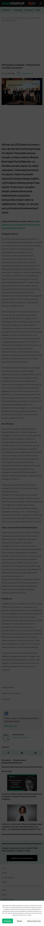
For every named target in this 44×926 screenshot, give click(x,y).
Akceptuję (7, 921)
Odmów (19, 921)
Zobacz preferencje (34, 921)
